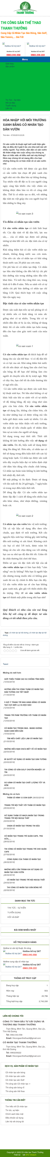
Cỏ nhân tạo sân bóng (21, 73)
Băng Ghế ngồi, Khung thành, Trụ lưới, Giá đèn (30, 91)
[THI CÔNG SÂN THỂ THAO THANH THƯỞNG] (25, 7)
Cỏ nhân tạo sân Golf (20, 84)
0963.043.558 (13, 54)
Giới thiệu (10, 63)
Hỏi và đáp (10, 102)
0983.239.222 (38, 54)
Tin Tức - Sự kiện (16, 907)
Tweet (5, 664)
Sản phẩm (10, 66)
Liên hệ (9, 108)
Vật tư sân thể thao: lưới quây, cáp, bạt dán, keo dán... (30, 97)
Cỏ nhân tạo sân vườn (21, 76)
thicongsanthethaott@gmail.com (23, 1038)
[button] (15, 1072)
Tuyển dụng (11, 105)
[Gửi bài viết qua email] (35, 137)
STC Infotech (31, 1154)
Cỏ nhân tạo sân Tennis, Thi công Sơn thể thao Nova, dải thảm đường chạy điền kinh (29, 80)
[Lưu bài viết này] (45, 137)
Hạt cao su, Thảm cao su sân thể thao (28, 87)
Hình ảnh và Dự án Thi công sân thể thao (29, 101)
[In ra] (40, 137)
